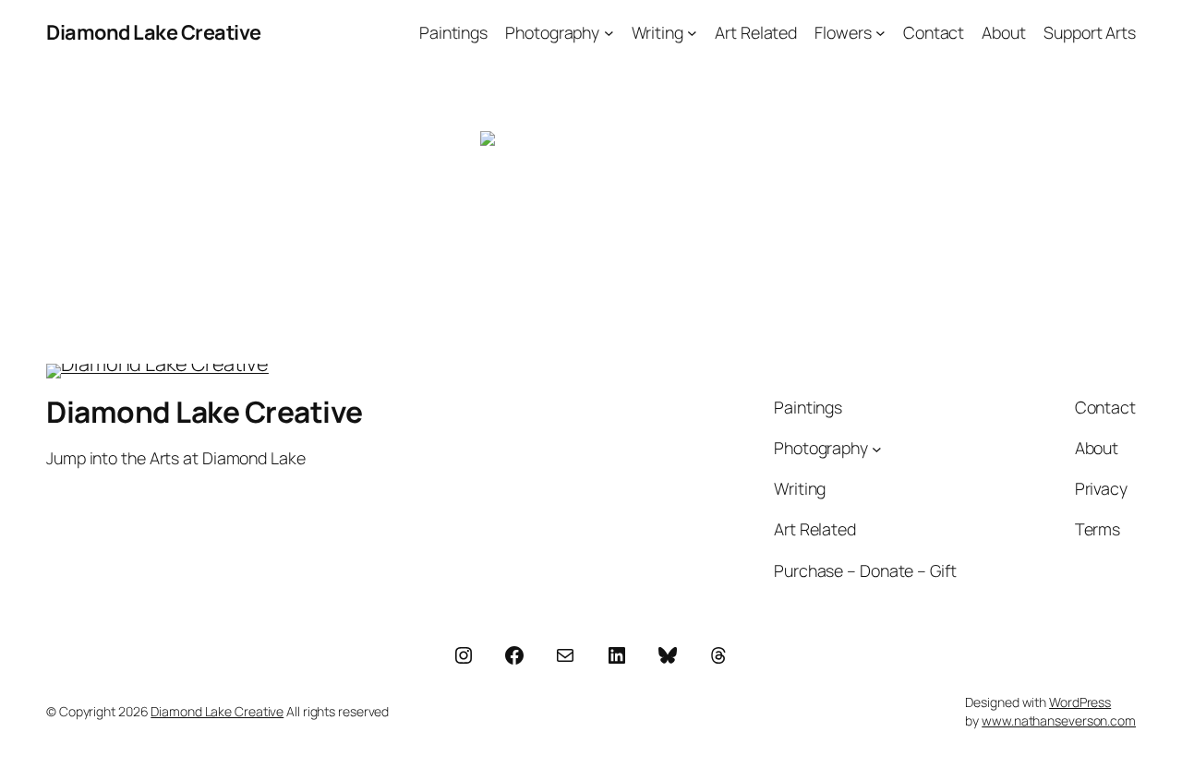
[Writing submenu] (692, 33)
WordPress (1080, 702)
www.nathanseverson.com (1059, 720)
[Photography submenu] (609, 33)
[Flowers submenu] (880, 33)
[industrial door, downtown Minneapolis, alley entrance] (591, 205)
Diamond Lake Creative (153, 32)
